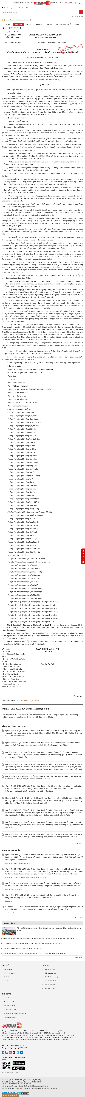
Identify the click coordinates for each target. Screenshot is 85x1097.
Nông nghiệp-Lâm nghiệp (22, 863)
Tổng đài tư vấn (49, 988)
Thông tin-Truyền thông (21, 877)
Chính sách (18, 889)
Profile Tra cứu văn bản (11, 977)
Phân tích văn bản (50, 973)
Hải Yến (79, 696)
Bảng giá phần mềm (10, 998)
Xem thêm (78, 843)
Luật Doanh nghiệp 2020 (24, 1088)
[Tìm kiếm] (81, 12)
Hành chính (9, 863)
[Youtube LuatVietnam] (10, 1052)
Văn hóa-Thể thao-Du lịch (38, 877)
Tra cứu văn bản (49, 969)
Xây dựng (8, 901)
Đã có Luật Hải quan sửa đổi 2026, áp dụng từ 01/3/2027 (22, 948)
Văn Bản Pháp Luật (8, 1088)
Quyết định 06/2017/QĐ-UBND (27, 701)
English (70, 2)
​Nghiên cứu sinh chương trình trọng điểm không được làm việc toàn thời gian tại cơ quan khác (35, 953)
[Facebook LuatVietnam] (3, 1052)
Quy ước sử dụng (9, 1005)
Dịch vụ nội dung (49, 984)
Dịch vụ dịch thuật (50, 981)
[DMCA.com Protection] (23, 1094)
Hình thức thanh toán (11, 1002)
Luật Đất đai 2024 (39, 1088)
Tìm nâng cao (78, 16)
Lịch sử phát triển (9, 973)
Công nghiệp (9, 889)
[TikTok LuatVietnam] (14, 1052)
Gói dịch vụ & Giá (55, 2)
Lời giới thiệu (8, 969)
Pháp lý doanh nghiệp (51, 977)
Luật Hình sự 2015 (52, 1088)
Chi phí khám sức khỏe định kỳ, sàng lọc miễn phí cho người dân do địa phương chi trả (32, 943)
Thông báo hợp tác (10, 1017)
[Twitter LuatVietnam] (18, 1052)
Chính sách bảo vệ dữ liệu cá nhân (15, 1013)
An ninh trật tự (10, 913)
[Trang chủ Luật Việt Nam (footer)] (42, 1025)
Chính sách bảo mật (10, 1009)
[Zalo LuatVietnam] (6, 1052)
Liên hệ (6, 981)
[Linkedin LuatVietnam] (21, 1052)
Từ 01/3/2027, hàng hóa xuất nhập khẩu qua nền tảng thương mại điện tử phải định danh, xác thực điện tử (38, 938)
